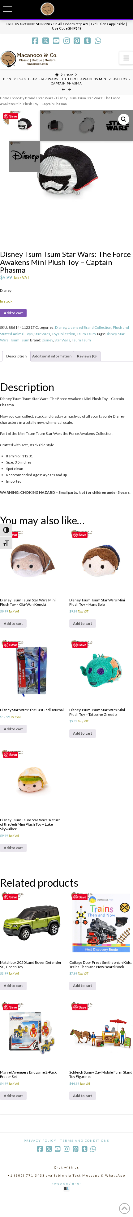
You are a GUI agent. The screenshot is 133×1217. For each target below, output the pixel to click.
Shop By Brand (23, 98)
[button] (126, 58)
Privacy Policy (40, 1140)
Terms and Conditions (84, 1140)
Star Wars (46, 98)
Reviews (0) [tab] (87, 356)
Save (13, 116)
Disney (60, 327)
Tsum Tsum (86, 334)
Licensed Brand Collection (89, 327)
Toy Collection (63, 334)
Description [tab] (16, 356)
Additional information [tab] (51, 356)
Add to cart (13, 313)
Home (4, 98)
